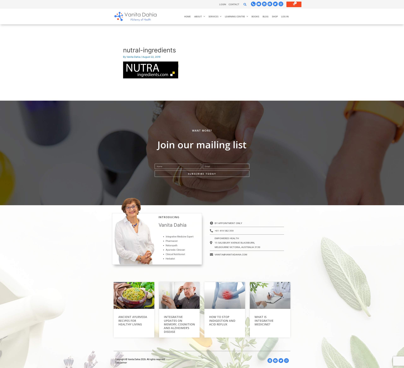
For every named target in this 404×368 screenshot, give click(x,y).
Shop (275, 16)
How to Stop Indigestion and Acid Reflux (222, 320)
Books (255, 16)
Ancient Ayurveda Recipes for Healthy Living (132, 320)
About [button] (198, 16)
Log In (285, 16)
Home (187, 16)
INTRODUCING (169, 217)
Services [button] (213, 16)
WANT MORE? (202, 130)
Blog (265, 16)
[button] (245, 4)
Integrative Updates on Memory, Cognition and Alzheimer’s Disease (179, 324)
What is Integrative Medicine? (264, 320)
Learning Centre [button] (235, 16)
